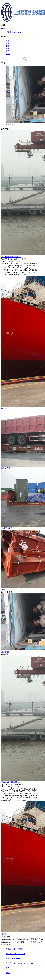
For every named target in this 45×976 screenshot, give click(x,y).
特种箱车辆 (6, 468)
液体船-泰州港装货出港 (11, 257)
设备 (3, 589)
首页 (8, 41)
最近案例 (5, 652)
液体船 (4, 408)
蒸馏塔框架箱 (6, 528)
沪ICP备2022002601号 (23, 942)
